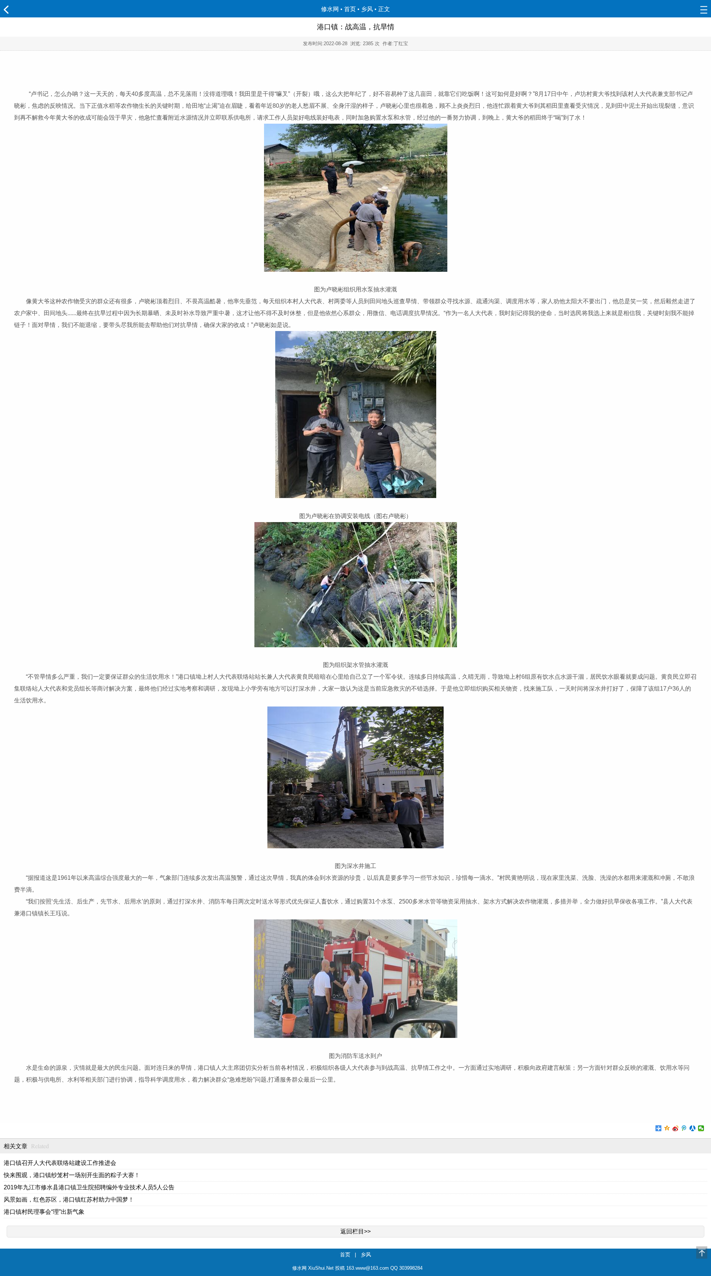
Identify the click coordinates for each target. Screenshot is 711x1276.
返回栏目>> (355, 1231)
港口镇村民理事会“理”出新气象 (44, 1212)
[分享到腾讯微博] (684, 1128)
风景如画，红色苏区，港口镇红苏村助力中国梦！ (69, 1199)
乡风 (367, 9)
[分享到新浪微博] (675, 1128)
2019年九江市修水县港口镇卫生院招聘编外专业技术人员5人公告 (89, 1187)
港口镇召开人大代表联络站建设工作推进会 (60, 1163)
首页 (345, 1254)
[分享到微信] (701, 1128)
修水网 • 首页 (338, 9)
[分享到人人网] (693, 1128)
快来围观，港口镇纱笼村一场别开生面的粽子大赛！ (72, 1175)
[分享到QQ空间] (667, 1128)
